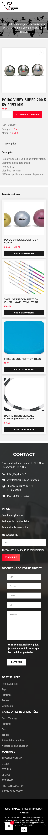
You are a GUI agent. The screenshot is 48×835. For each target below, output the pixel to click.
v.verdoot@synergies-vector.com (23, 480)
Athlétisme (36, 24)
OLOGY (5, 763)
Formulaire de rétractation (15, 527)
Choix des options (24, 253)
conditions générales (22, 652)
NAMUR (27, 808)
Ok (24, 830)
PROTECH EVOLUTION (13, 785)
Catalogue (21, 24)
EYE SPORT (7, 780)
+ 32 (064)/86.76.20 (17, 474)
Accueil (8, 24)
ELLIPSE (6, 774)
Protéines (7, 694)
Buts (4, 729)
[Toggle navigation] (44, 6)
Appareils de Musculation (15, 745)
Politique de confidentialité (15, 521)
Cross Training (9, 718)
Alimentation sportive (13, 740)
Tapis (4, 689)
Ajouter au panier (27, 114)
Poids (6, 28)
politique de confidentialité (30, 550)
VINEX (15, 133)
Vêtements (7, 705)
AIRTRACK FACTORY (12, 791)
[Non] (45, 824)
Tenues (5, 700)
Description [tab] (10, 143)
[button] (41, 52)
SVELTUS (6, 769)
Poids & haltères (10, 683)
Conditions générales (12, 515)
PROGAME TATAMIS (12, 758)
